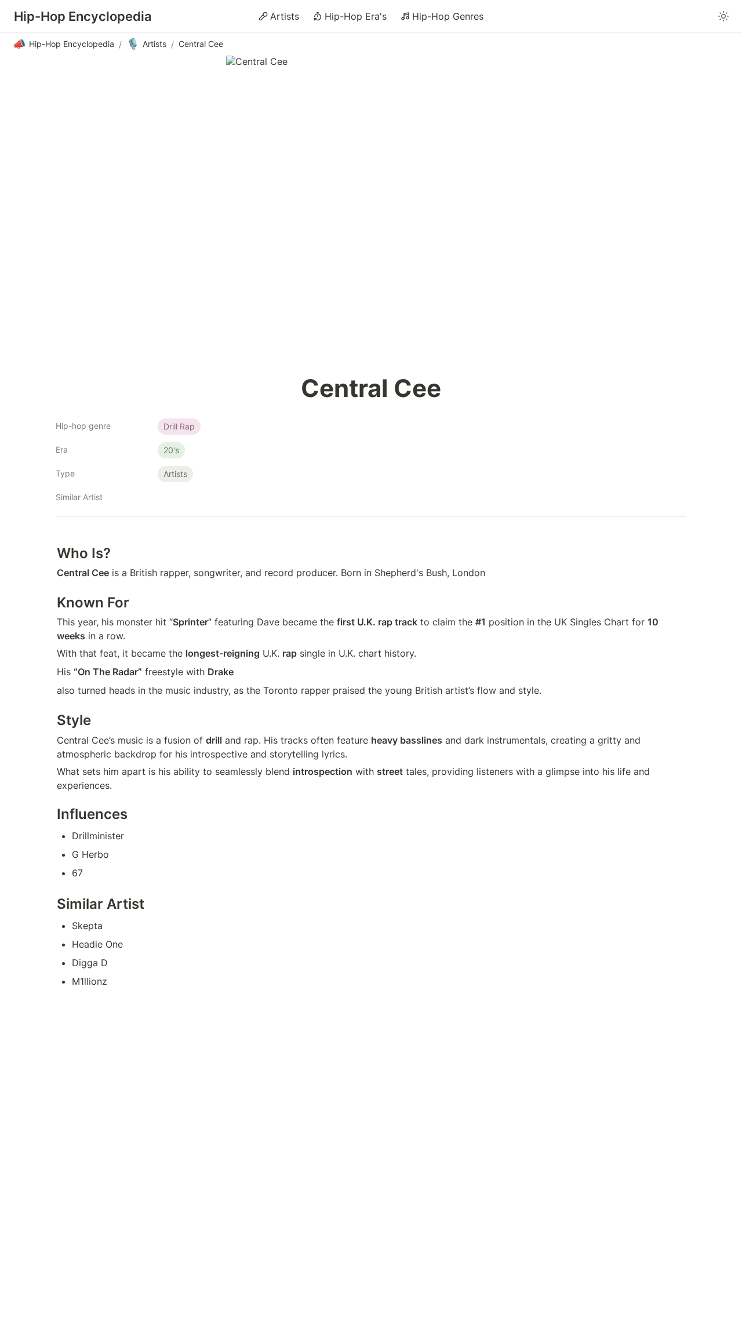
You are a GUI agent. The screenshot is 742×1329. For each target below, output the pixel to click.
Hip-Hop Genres (447, 16)
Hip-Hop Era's (356, 16)
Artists (284, 16)
